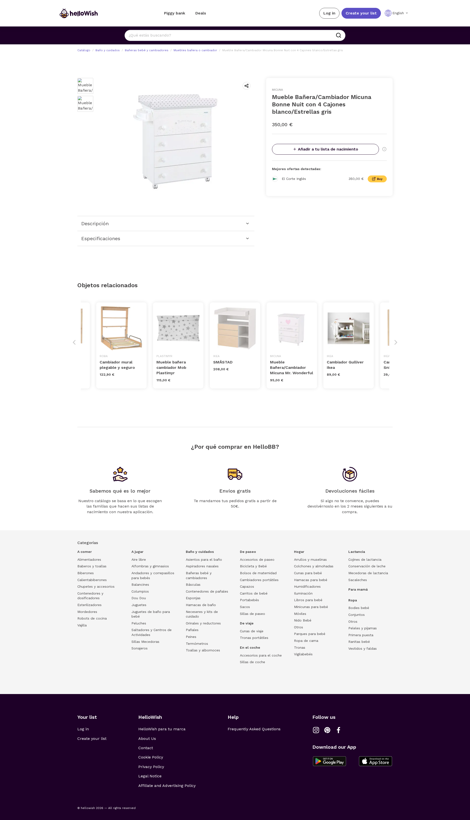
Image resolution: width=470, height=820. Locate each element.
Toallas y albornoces (203, 650)
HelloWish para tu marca (162, 729)
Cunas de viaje (251, 631)
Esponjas (193, 598)
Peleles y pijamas (362, 628)
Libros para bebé (308, 600)
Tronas (299, 647)
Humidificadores (307, 586)
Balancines (140, 584)
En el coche (250, 647)
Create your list (361, 13)
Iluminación (303, 593)
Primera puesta (360, 635)
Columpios (140, 591)
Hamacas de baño (201, 605)
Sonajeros (139, 648)
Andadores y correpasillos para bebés (152, 575)
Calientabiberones (92, 580)
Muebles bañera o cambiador (195, 50)
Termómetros (197, 644)
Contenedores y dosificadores (90, 595)
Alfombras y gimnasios (150, 566)
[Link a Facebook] (338, 730)
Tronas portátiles (254, 638)
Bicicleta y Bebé (253, 566)
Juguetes (138, 605)
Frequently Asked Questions (254, 729)
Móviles (300, 614)
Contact (145, 747)
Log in (329, 13)
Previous (74, 342)
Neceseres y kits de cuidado (202, 614)
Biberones (85, 573)
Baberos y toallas (91, 566)
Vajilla (82, 625)
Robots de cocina (92, 618)
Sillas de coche (252, 662)
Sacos (245, 607)
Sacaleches (357, 580)
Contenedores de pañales (207, 591)
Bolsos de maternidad (258, 573)
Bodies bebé (358, 608)
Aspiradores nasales (202, 566)
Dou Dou (138, 598)
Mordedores (87, 612)
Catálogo (83, 50)
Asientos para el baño (204, 559)
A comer (84, 552)
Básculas (193, 584)
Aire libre (138, 559)
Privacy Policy (151, 766)
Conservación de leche (367, 566)
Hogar (299, 552)
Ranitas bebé (359, 642)
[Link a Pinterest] (327, 730)
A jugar (137, 552)
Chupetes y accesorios (96, 586)
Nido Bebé (302, 620)
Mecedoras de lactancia (368, 573)
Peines (191, 637)
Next (396, 342)
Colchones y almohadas (313, 566)
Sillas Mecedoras (145, 642)
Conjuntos (356, 615)
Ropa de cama (306, 641)
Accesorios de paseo (257, 559)
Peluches (138, 623)
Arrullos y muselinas (310, 559)
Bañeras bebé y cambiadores (146, 50)
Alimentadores (89, 559)
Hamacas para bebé (310, 580)
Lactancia (356, 552)
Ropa (352, 600)
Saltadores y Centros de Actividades (151, 632)
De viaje (247, 623)
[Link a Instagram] (316, 730)
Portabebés (249, 600)
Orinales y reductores (203, 623)
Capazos (247, 586)
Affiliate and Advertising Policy (167, 785)
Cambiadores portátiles (259, 580)
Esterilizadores (89, 605)
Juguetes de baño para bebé (150, 614)
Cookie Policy (150, 757)
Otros (298, 627)
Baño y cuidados (107, 50)
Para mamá (358, 589)
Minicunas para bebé (311, 607)
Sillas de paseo (252, 614)
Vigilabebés (303, 654)
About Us (147, 738)
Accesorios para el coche (261, 655)
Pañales (192, 630)
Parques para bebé (309, 634)
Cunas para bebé (308, 573)
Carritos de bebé (254, 593)
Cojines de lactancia (364, 559)
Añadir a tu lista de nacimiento (328, 149)
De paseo (248, 552)
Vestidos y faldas (362, 648)
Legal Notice (150, 776)
